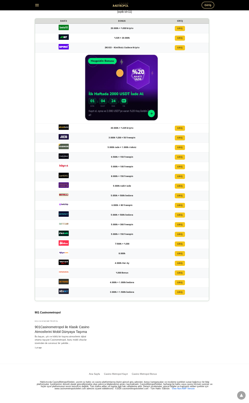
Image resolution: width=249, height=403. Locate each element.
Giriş (207, 5)
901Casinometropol (46, 321)
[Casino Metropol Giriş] (120, 5)
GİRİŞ (180, 28)
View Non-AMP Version (183, 388)
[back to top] (241, 395)
